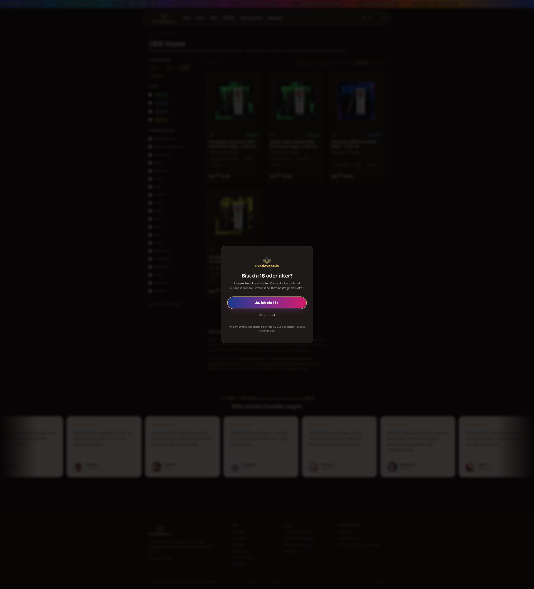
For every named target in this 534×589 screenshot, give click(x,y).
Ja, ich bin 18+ (267, 303)
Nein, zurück (267, 315)
